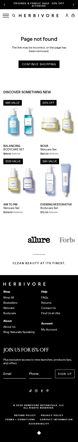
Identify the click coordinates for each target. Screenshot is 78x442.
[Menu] (6, 15)
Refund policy (25, 415)
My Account (49, 329)
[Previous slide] (4, 4)
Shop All (8, 297)
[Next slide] (73, 4)
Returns (46, 302)
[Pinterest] (47, 390)
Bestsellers (10, 302)
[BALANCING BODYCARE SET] (20, 121)
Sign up (65, 373)
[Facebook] (41, 390)
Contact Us (48, 308)
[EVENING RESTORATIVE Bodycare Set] (57, 180)
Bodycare (9, 313)
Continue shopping (39, 64)
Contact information (56, 419)
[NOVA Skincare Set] (57, 121)
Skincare (9, 308)
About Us (9, 326)
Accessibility (39, 423)
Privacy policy (52, 415)
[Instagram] (36, 390)
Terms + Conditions (20, 419)
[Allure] (39, 240)
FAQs (44, 297)
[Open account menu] (67, 15)
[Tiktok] (30, 390)
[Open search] (13, 15)
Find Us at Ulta (50, 313)
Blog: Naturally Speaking (19, 332)
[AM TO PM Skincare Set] (20, 180)
